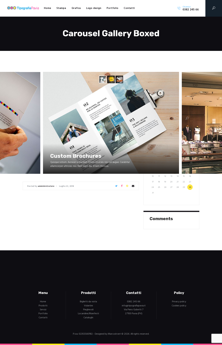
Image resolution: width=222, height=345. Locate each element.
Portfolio (43, 314)
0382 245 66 (133, 302)
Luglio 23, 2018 (66, 186)
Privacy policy (179, 302)
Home (43, 302)
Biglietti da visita (88, 302)
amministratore (46, 186)
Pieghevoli (88, 310)
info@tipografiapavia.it (134, 306)
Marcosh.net (114, 334)
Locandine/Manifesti (88, 314)
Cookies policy (179, 306)
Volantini (88, 306)
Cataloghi (88, 318)
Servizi (43, 310)
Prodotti (43, 306)
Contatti (43, 318)
